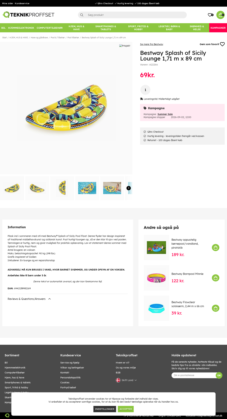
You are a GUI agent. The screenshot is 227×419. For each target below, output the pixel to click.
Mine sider (7, 3)
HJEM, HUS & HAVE (18, 37)
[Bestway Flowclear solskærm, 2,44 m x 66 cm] (158, 308)
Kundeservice (22, 3)
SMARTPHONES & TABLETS (18, 382)
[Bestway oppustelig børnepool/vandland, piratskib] (158, 247)
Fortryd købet (68, 387)
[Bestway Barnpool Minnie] (158, 278)
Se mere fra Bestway (151, 44)
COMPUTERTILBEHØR (15, 372)
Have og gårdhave (39, 37)
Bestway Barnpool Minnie (187, 273)
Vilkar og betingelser (72, 367)
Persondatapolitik (70, 377)
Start (4, 37)
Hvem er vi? (122, 362)
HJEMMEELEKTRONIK (15, 367)
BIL (6, 362)
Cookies (64, 382)
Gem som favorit (209, 44)
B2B (118, 372)
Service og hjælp (69, 362)
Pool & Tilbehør (58, 37)
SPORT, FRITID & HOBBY (16, 387)
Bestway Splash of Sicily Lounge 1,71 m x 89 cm (104, 37)
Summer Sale (165, 114)
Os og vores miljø (126, 367)
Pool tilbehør (73, 37)
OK (219, 375)
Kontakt (64, 372)
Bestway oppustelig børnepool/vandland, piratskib (184, 243)
